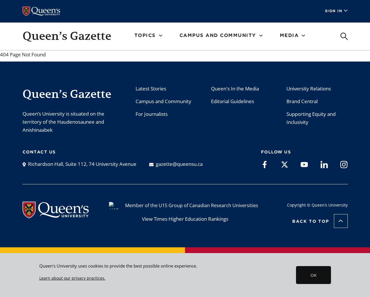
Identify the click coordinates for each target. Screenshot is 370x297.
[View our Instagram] (343, 164)
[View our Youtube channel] (304, 164)
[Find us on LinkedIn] (324, 164)
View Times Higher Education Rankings (185, 219)
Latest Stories (151, 88)
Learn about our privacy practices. (72, 278)
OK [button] (313, 275)
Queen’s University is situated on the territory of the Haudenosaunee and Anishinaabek (63, 121)
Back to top (310, 221)
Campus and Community (163, 101)
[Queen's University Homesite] (56, 215)
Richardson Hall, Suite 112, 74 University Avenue (82, 164)
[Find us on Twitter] (284, 164)
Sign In (334, 11)
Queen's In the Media (235, 88)
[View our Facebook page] (264, 164)
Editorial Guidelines (232, 101)
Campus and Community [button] (218, 35)
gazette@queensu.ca (179, 164)
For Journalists (152, 114)
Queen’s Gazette (67, 36)
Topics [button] (145, 35)
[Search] (344, 36)
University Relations (308, 88)
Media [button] (289, 35)
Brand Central (302, 101)
